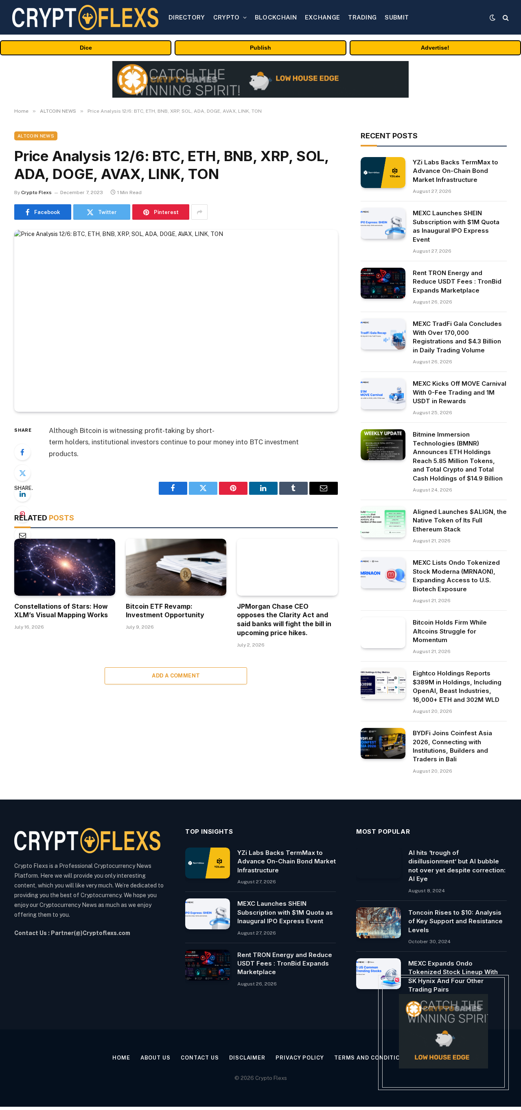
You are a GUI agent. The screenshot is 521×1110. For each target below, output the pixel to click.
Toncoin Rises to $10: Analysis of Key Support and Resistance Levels (455, 921)
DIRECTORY (187, 17)
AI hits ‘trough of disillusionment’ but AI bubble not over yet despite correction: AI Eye (457, 866)
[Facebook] (22, 452)
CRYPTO (226, 17)
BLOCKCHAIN (276, 17)
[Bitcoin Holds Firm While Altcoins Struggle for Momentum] (383, 632)
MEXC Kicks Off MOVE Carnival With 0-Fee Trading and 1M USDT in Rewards (459, 392)
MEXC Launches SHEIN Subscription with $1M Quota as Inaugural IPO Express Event (456, 226)
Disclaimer (247, 1058)
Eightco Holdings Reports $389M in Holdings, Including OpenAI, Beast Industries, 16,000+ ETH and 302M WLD (457, 686)
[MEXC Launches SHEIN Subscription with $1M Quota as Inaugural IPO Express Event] (383, 223)
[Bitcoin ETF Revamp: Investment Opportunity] (176, 567)
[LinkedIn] (22, 493)
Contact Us (200, 1058)
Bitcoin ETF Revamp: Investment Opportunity (165, 610)
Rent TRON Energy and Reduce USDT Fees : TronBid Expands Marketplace (457, 281)
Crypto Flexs (36, 192)
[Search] (505, 17)
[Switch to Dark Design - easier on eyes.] (492, 17)
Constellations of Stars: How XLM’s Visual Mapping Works (61, 610)
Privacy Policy (300, 1058)
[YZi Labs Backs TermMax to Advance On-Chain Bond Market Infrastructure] (383, 172)
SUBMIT (397, 17)
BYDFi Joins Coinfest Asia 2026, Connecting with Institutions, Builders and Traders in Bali (452, 746)
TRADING (362, 17)
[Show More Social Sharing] (199, 212)
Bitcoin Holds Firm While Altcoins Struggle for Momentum (450, 631)
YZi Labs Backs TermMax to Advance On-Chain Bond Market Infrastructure (455, 171)
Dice (86, 47)
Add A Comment (176, 676)
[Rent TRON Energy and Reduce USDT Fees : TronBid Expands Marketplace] (383, 283)
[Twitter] (22, 473)
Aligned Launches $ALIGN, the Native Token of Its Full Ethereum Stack (460, 520)
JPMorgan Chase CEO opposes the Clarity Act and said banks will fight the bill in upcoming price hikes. (284, 619)
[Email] (22, 535)
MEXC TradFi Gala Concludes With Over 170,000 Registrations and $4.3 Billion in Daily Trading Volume (457, 337)
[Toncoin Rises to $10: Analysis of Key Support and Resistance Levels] (378, 922)
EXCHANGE (322, 17)
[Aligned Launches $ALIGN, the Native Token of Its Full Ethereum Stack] (383, 522)
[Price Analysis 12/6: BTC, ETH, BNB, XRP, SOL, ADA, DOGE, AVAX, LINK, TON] (176, 321)
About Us (155, 1058)
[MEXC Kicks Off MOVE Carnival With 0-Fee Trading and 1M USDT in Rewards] (383, 393)
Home (121, 1058)
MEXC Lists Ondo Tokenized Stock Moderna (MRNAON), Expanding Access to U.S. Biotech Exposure (456, 575)
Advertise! (435, 47)
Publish (260, 47)
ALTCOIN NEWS (36, 135)
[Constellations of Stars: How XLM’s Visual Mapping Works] (64, 567)
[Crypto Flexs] (85, 17)
